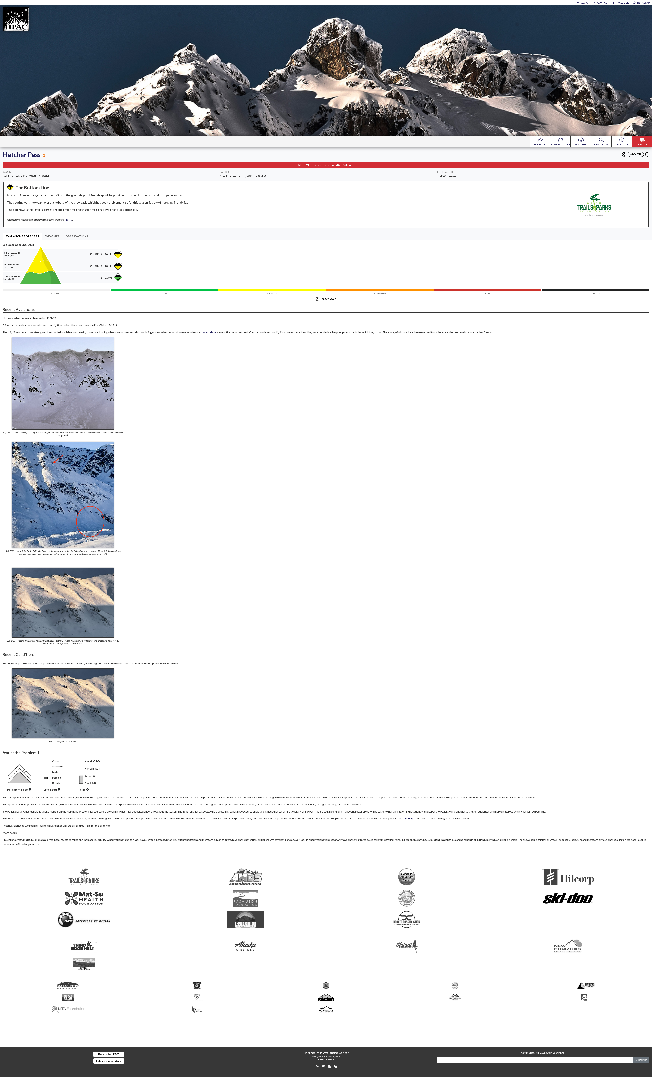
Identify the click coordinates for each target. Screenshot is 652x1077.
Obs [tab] (76, 236)
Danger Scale (327, 298)
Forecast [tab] (22, 236)
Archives (635, 154)
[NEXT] (647, 153)
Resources (601, 144)
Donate (642, 144)
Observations (560, 144)
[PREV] (623, 153)
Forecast (540, 144)
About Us (621, 144)
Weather (581, 144)
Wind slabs (209, 332)
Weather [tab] (52, 236)
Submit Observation (108, 1060)
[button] (30, 789)
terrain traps (407, 818)
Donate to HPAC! (108, 1054)
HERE (68, 219)
